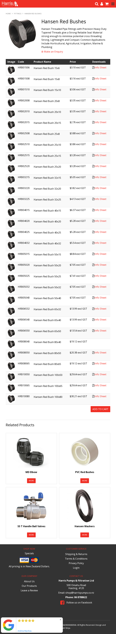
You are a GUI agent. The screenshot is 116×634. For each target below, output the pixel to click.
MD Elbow (31, 472)
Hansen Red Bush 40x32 (47, 243)
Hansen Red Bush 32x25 (47, 199)
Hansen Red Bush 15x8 (47, 79)
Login (76, 567)
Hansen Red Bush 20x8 (47, 101)
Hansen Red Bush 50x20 (47, 265)
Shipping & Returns (76, 554)
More (31, 480)
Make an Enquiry (53, 51)
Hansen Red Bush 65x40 (47, 320)
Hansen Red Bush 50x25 (47, 276)
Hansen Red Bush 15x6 (47, 68)
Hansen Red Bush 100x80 (48, 397)
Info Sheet (100, 67)
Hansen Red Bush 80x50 (47, 353)
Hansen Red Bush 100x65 (48, 386)
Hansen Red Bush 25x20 (47, 166)
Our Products (29, 585)
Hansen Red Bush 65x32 (47, 309)
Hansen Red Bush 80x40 (47, 342)
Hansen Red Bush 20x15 (47, 123)
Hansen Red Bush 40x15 (47, 210)
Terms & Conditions (76, 558)
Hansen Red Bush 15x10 (47, 90)
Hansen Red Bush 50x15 (47, 254)
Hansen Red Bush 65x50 (47, 331)
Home (8, 13)
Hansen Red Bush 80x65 (47, 364)
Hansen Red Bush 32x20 (47, 188)
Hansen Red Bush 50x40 (47, 298)
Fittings (17, 13)
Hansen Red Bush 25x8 (47, 134)
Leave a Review (29, 590)
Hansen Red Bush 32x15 (47, 177)
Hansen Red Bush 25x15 (47, 156)
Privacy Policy (76, 563)
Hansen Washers (85, 526)
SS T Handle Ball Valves (31, 526)
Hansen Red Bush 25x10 (47, 144)
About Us (29, 581)
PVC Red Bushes (84, 472)
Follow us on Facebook (79, 602)
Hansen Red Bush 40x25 (47, 232)
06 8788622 (80, 597)
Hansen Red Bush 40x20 (47, 221)
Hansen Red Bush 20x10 (47, 112)
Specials (29, 553)
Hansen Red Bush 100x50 (48, 375)
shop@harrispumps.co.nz (79, 592)
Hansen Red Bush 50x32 (47, 287)
